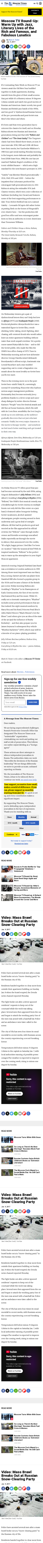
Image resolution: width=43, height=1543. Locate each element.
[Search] (37, 3)
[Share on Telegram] (12, 46)
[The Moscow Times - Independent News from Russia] (15, 3)
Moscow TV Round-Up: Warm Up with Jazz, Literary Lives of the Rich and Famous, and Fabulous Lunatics (19, 28)
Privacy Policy (23, 707)
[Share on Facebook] (3, 46)
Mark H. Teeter (14, 40)
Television (29, 672)
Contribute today (35, 12)
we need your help (28, 780)
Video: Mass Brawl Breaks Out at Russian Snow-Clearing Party (19, 921)
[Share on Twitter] (7, 46)
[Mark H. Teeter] (3, 41)
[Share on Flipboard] (24, 46)
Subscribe (33, 702)
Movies (20, 672)
